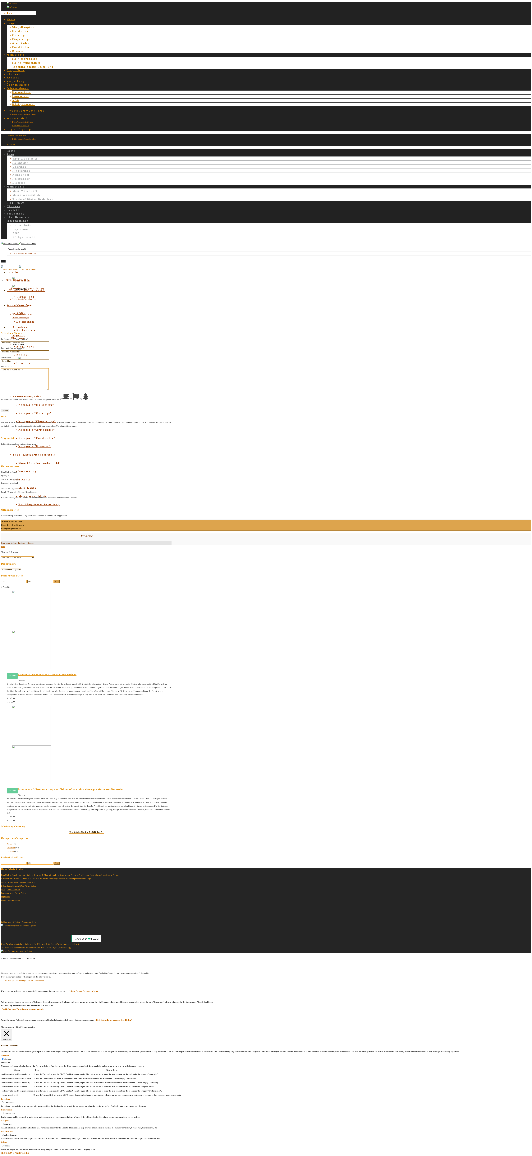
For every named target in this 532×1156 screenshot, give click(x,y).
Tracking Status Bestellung (32, 66)
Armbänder (20, 43)
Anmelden (11, 144)
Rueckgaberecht (7, 893)
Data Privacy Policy (28, 886)
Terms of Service (13, 890)
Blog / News (25, 346)
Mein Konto (27, 487)
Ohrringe (19, 35)
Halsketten (20, 31)
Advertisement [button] (7, 1131)
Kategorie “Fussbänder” (36, 438)
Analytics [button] (5, 1121)
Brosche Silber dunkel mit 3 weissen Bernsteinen (47, 674)
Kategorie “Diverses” (34, 446)
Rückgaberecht (23, 104)
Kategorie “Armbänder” (36, 429)
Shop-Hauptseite (24, 27)
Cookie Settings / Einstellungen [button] (14, 980)
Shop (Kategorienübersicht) (39, 462)
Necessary (8, 1059)
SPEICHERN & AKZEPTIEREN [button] (15, 1153)
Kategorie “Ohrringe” (35, 413)
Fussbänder (21, 47)
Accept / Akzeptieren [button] (36, 980)
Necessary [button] (5, 1055)
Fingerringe (21, 39)
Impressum (20, 96)
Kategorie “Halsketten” (36, 404)
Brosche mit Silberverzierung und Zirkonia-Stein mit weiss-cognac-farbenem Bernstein (70, 789)
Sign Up (18, 335)
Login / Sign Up (19, 129)
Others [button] (4, 1142)
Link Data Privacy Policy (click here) (82, 991)
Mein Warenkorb (25, 58)
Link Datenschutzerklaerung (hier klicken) (114, 1020)
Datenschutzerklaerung (10, 886)
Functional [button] (5, 1099)
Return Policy (20, 893)
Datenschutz (21, 92)
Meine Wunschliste (26, 62)
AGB (15, 100)
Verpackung (25, 296)
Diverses (18, 51)
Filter (3, 547)
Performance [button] (6, 1110)
